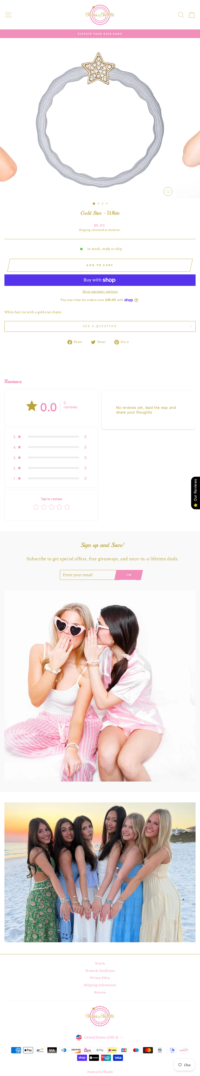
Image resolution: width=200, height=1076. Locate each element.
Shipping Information (100, 985)
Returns (100, 992)
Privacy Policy (100, 977)
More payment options (100, 291)
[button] (51, 436)
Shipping (85, 230)
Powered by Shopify (100, 1072)
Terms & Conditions (100, 970)
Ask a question (100, 326)
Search (100, 963)
